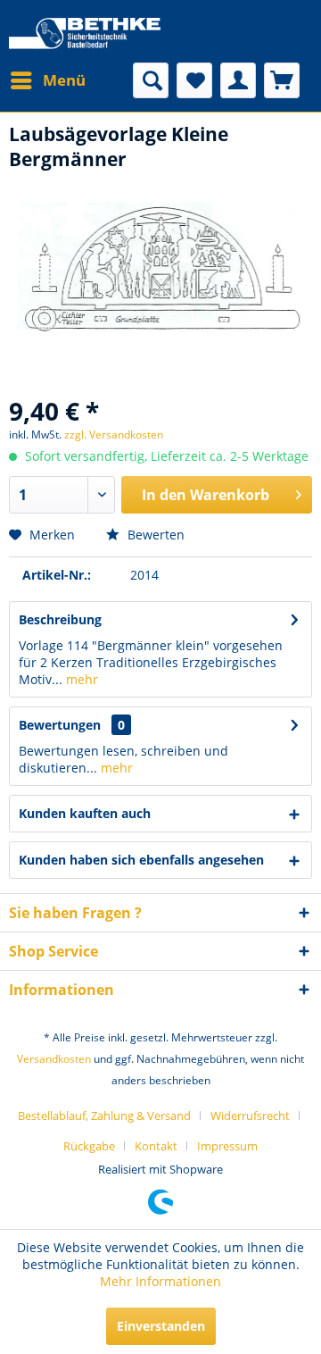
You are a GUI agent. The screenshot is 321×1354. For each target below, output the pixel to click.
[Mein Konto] (238, 80)
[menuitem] (47, 80)
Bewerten (154, 534)
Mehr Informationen (160, 1281)
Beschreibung (60, 619)
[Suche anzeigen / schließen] (151, 80)
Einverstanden (161, 1325)
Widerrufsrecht (250, 1115)
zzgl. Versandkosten (113, 434)
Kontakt (156, 1146)
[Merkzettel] (194, 80)
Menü (64, 80)
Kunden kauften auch (85, 813)
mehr (80, 679)
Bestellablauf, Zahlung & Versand (104, 1115)
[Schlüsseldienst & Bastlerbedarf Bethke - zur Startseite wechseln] (84, 36)
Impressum (227, 1146)
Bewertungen (60, 724)
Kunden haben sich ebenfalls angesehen (141, 859)
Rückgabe (89, 1146)
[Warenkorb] (282, 80)
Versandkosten (54, 1058)
